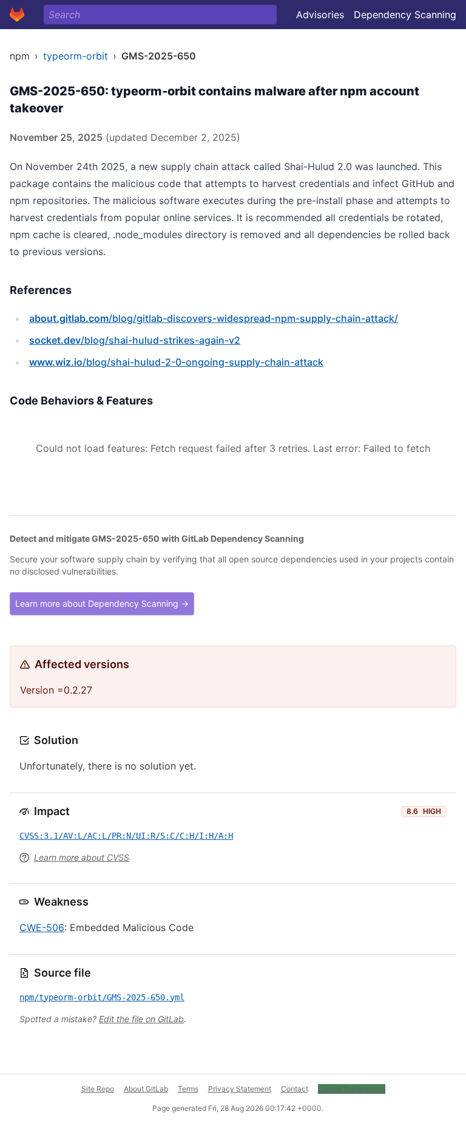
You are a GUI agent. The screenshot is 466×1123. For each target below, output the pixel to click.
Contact (294, 1088)
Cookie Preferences (351, 1088)
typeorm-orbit (75, 56)
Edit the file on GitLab (141, 1019)
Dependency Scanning (405, 15)
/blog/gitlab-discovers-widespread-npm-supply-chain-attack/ (213, 318)
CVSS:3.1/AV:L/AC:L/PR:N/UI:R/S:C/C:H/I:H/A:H (126, 836)
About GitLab (146, 1088)
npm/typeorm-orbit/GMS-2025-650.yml (101, 997)
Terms (188, 1088)
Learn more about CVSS (81, 857)
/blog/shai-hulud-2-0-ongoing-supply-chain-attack (176, 362)
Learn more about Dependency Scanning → (102, 603)
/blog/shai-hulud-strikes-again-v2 (134, 340)
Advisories (320, 15)
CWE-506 (41, 927)
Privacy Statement (239, 1088)
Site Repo (97, 1088)
